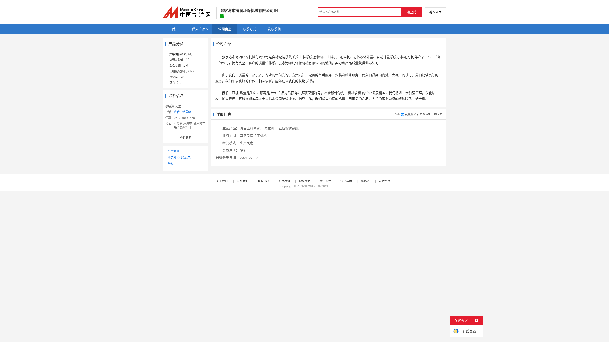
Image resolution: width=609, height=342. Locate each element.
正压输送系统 (289, 128)
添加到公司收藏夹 (179, 157)
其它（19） (176, 83)
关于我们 (222, 181)
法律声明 (346, 181)
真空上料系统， (251, 128)
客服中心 (263, 181)
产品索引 (173, 151)
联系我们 (242, 181)
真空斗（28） (178, 77)
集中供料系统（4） (181, 54)
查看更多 (185, 138)
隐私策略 (304, 181)
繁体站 (365, 181)
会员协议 (325, 181)
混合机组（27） (179, 66)
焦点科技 (310, 186)
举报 (170, 164)
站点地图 (284, 181)
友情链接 (384, 181)
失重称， (271, 128)
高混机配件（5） (180, 60)
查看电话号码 (182, 112)
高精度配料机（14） (182, 71)
